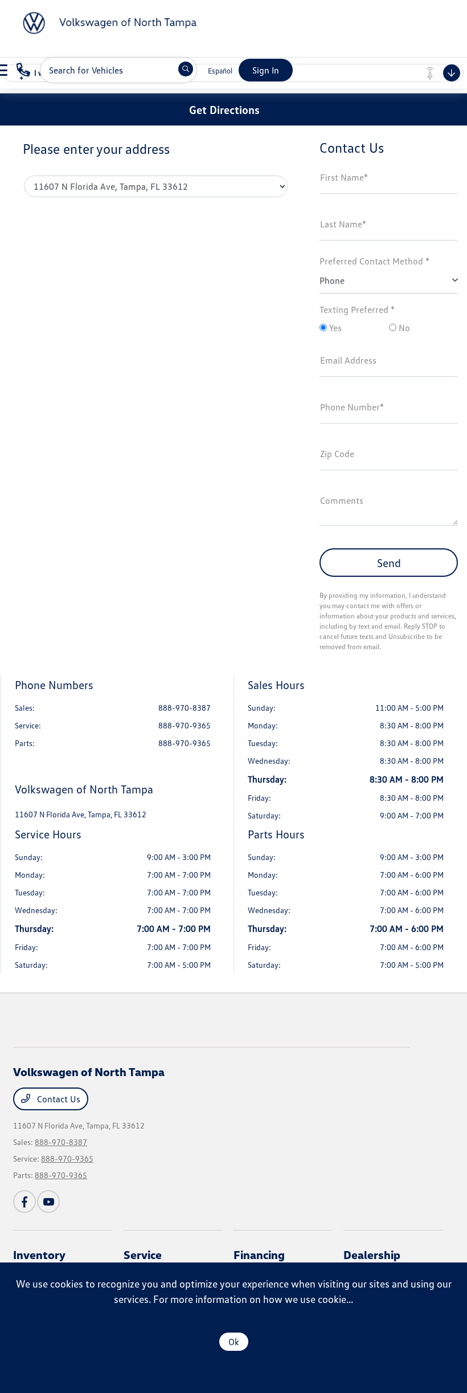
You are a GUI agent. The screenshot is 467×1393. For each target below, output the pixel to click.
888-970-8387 (184, 707)
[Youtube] (48, 1201)
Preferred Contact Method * (374, 261)
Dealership (371, 1254)
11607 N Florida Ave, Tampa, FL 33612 (80, 814)
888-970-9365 (184, 725)
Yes (334, 327)
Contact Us (57, 1099)
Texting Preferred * (357, 309)
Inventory (39, 1254)
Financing (259, 1254)
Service (143, 1254)
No (403, 327)
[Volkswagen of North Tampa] (102, 21)
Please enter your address (96, 149)
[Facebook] (24, 1201)
